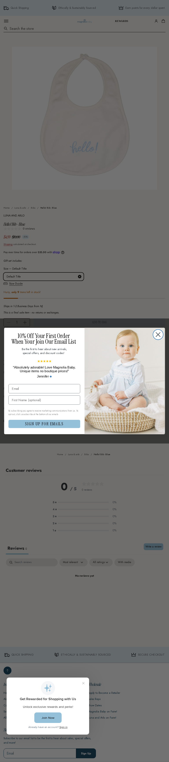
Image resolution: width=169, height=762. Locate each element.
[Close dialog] (158, 334)
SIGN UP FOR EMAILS (44, 424)
